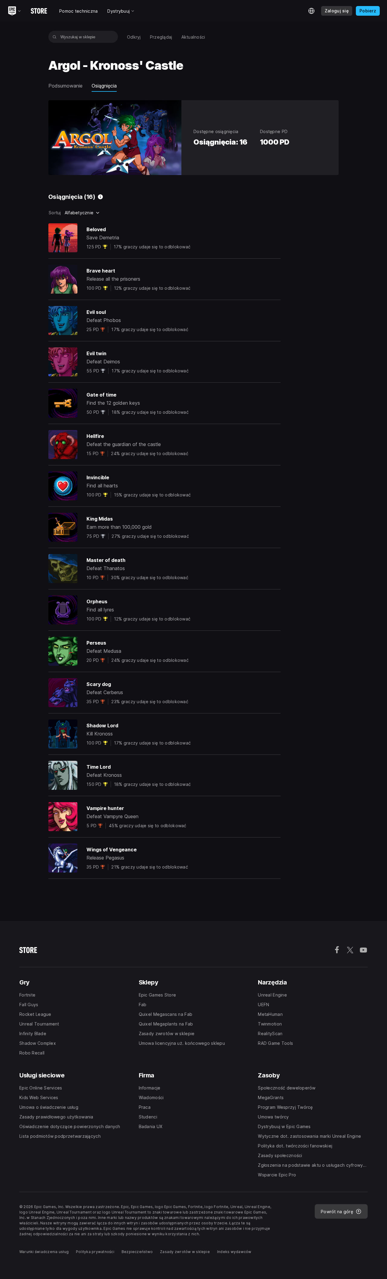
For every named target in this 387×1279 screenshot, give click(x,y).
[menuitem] (134, 37)
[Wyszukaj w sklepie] (55, 37)
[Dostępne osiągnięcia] (100, 196)
